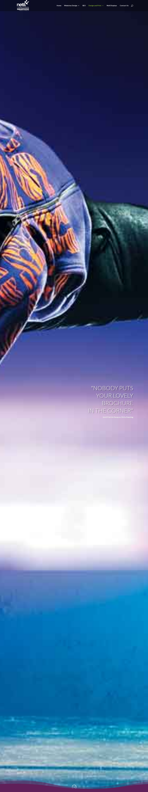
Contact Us (124, 5)
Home (59, 5)
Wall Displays (112, 5)
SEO (84, 5)
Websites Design (70, 5)
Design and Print (95, 5)
